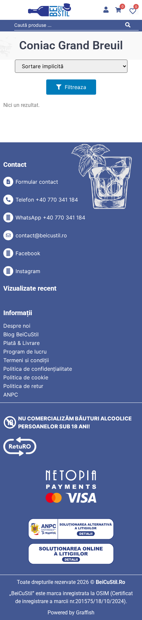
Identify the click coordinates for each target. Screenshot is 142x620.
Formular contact (37, 181)
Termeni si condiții (26, 360)
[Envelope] (8, 235)
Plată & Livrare (21, 343)
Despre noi (16, 325)
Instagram (28, 271)
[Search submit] (129, 26)
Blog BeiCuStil (21, 334)
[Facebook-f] (8, 253)
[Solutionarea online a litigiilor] (71, 554)
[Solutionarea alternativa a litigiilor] (71, 529)
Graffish (85, 612)
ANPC (10, 394)
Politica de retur (23, 386)
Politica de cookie (25, 377)
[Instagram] (8, 271)
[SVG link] (49, 10)
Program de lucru (25, 351)
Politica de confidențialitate (37, 368)
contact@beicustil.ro (41, 235)
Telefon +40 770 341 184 (47, 199)
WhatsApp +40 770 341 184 (50, 217)
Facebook (28, 253)
